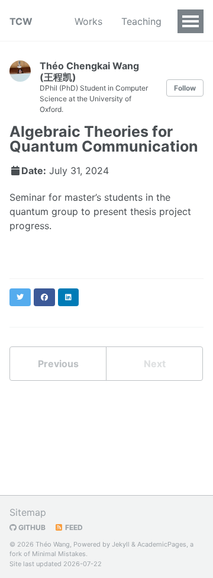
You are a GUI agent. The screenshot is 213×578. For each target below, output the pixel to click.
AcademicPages (161, 544)
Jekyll (121, 544)
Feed (73, 527)
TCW (21, 21)
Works (88, 21)
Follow (185, 88)
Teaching (141, 21)
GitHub (31, 527)
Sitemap (27, 512)
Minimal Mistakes (59, 554)
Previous (58, 364)
